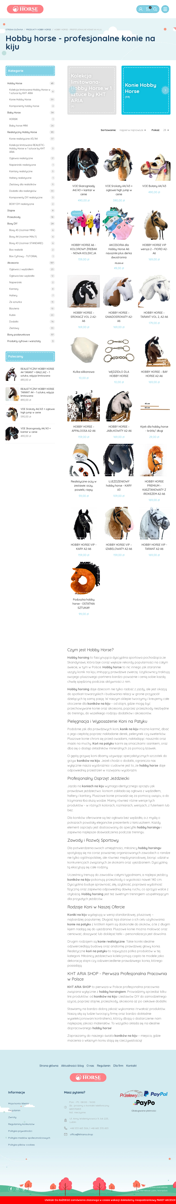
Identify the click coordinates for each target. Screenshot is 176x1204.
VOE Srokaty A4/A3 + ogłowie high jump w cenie (119, 190)
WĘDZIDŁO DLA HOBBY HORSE (119, 374)
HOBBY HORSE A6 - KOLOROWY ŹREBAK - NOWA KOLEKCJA (83, 249)
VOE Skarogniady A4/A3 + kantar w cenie (83, 190)
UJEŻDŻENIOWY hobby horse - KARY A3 (119, 485)
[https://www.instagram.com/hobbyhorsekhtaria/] (17, 1189)
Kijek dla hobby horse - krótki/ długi (154, 428)
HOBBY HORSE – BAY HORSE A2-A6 (154, 374)
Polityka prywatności (20, 1130)
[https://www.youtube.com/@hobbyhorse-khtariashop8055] (30, 1189)
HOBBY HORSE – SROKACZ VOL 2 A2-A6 (84, 317)
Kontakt (131, 1065)
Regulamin (103, 1065)
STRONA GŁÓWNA (14, 29)
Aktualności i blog (72, 1065)
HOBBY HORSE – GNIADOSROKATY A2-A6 (119, 317)
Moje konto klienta (18, 1103)
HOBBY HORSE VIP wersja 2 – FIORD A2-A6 (154, 249)
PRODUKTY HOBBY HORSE (38, 29)
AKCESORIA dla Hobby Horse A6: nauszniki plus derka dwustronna (119, 251)
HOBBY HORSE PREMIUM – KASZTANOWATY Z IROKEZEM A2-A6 (154, 488)
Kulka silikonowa (83, 371)
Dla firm (118, 1065)
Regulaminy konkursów (21, 1124)
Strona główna (49, 1065)
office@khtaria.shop (81, 1134)
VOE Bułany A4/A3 (154, 186)
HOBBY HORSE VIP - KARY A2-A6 (83, 547)
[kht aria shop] (25, 9)
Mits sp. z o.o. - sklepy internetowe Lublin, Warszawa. (143, 1190)
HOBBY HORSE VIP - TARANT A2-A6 (154, 547)
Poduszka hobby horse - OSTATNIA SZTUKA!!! (84, 603)
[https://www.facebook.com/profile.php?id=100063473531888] (11, 1189)
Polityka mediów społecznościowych (29, 1137)
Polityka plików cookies (21, 1144)
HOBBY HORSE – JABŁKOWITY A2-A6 (119, 428)
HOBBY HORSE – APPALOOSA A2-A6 (84, 428)
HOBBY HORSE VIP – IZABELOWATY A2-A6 (119, 547)
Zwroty (12, 1117)
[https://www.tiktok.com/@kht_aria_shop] (24, 1189)
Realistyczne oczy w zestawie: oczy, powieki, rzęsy (83, 485)
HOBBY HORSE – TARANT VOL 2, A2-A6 (154, 314)
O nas (90, 1065)
